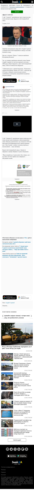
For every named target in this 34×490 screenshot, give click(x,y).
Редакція (3, 472)
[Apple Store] (12, 456)
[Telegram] (11, 449)
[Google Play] (22, 456)
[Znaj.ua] (17, 1)
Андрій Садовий (10, 302)
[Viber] (15, 449)
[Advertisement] (17, 219)
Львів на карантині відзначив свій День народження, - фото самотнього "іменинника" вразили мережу (14, 255)
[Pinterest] (26, 449)
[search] (2, 2)
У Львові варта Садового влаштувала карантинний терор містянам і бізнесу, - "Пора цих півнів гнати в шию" (15, 248)
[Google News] (18, 449)
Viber (25, 238)
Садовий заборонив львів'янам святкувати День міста (16, 243)
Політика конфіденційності (8, 467)
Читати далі (17, 440)
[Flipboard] (22, 449)
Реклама (3, 469)
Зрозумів (17, 11)
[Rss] (7, 449)
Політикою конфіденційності (17, 7)
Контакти (3, 474)
